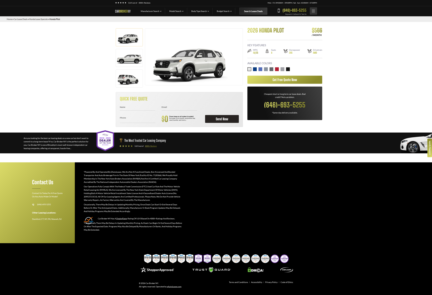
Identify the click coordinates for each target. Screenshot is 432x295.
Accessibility (256, 282)
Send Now (222, 119)
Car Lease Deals (21, 19)
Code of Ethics (287, 282)
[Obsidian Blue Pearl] (255, 69)
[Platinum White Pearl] (249, 69)
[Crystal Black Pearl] (288, 69)
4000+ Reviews (144, 3)
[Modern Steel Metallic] (271, 69)
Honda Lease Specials (38, 19)
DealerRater (121, 218)
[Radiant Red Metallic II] (277, 69)
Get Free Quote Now (285, 80)
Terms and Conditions (238, 282)
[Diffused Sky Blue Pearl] (260, 69)
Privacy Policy (271, 282)
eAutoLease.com (174, 286)
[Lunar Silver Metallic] (282, 69)
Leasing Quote (430, 148)
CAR (123, 11)
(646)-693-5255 (294, 10)
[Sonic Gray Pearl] (266, 69)
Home (9, 19)
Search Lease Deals (253, 11)
